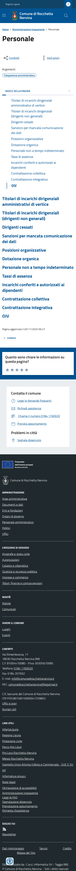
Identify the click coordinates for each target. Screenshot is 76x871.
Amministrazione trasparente (28, 29)
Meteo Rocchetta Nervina (18, 758)
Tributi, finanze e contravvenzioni (22, 583)
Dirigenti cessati (17, 227)
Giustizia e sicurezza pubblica (19, 571)
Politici (6, 528)
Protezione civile (12, 741)
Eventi (6, 635)
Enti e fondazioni (12, 510)
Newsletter (9, 834)
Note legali (8, 782)
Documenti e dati (12, 504)
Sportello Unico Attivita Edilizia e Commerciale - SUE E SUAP (37, 767)
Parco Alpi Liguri (12, 747)
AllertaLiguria (10, 729)
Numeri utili (9, 709)
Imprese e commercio (15, 577)
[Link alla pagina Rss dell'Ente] (4, 829)
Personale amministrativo (18, 522)
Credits (67, 848)
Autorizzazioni (10, 560)
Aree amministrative (14, 499)
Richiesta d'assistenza (15, 810)
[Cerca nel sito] (64, 15)
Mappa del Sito (26, 853)
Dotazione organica (20, 259)
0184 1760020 (23, 668)
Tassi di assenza (17, 276)
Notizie (6, 603)
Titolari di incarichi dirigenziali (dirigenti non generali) (30, 215)
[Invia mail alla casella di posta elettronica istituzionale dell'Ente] (33, 678)
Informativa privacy (14, 776)
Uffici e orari (9, 703)
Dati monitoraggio (13, 848)
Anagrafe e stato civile (16, 554)
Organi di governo (13, 516)
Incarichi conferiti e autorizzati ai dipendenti (33, 287)
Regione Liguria (13, 4)
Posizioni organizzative (24, 250)
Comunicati (9, 609)
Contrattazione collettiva (25, 299)
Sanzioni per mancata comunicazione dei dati (37, 238)
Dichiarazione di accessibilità (19, 788)
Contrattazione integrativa (27, 307)
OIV (5, 316)
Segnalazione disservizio (17, 802)
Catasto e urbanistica (15, 565)
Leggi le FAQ (10, 797)
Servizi (43, 848)
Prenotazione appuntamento (19, 806)
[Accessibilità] (10, 861)
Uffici (5, 534)
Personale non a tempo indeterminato (38, 267)
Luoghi (6, 629)
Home (5, 29)
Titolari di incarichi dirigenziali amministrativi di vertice (30, 201)
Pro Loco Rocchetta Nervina (19, 753)
